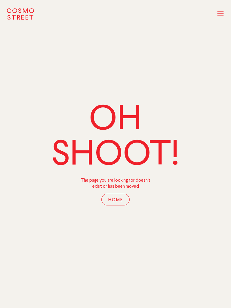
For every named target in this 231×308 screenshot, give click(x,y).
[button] (220, 13)
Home (115, 200)
